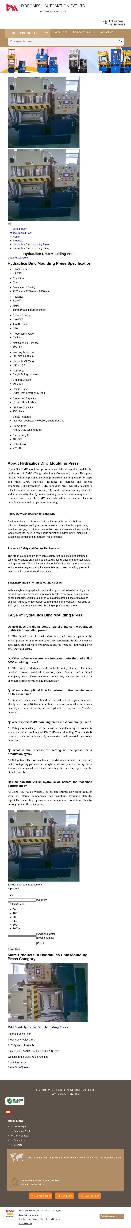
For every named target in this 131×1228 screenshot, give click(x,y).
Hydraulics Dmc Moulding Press (31, 244)
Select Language (109, 1216)
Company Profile (83, 31)
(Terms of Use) (34, 1215)
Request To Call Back (20, 233)
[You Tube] (8, 1113)
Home (16, 236)
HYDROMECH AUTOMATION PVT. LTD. (52, 8)
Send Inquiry (19, 228)
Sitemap (18, 1144)
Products (18, 240)
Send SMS (67, 1196)
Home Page (60, 31)
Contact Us (106, 31)
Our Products (24, 33)
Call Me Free (92, 1196)
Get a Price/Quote (18, 257)
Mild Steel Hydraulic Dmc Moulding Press (38, 1027)
